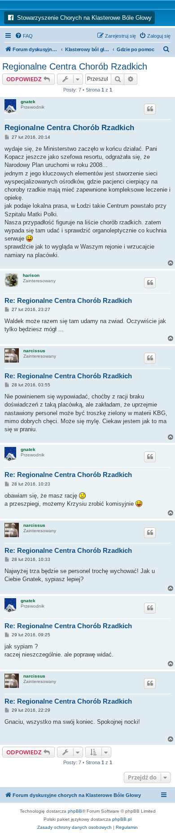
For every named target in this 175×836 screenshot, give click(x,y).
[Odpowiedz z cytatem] (150, 109)
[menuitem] (24, 36)
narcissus (34, 350)
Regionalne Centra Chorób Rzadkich (74, 66)
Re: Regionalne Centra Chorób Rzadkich (68, 300)
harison (31, 275)
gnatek (28, 101)
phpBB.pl (121, 819)
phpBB (75, 811)
